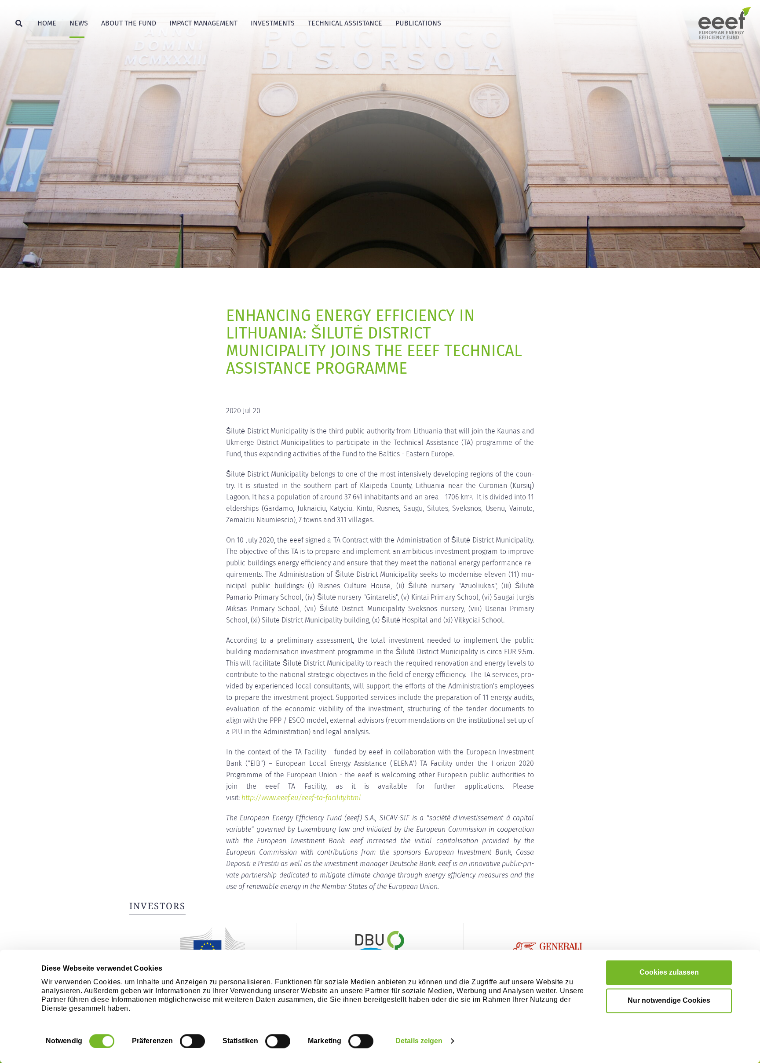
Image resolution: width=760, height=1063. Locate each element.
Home (46, 23)
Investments (273, 23)
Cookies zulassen (669, 972)
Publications (418, 23)
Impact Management (203, 23)
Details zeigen (418, 1041)
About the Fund (128, 23)
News (78, 23)
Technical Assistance (345, 23)
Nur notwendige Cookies (669, 1000)
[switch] (192, 1041)
